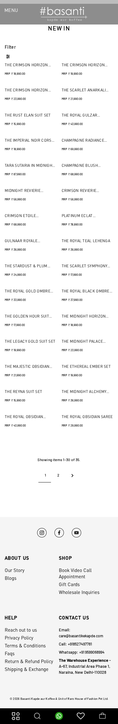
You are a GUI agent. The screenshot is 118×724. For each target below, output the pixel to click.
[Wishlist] (81, 716)
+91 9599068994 (91, 652)
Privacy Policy (19, 637)
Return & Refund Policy (29, 661)
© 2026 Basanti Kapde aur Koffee (32, 698)
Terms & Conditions (25, 645)
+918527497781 (80, 644)
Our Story (15, 570)
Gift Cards (69, 584)
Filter (10, 47)
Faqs (9, 653)
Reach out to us (21, 630)
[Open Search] (37, 716)
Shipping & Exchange (26, 669)
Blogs (10, 578)
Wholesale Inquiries (79, 592)
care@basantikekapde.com (81, 636)
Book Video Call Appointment (75, 573)
